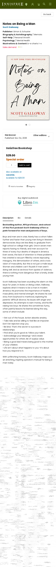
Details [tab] (28, 217)
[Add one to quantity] (15, 165)
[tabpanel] (28, 297)
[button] (26, 5)
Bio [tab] (19, 217)
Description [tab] (8, 217)
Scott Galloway (10, 27)
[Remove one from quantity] (8, 165)
